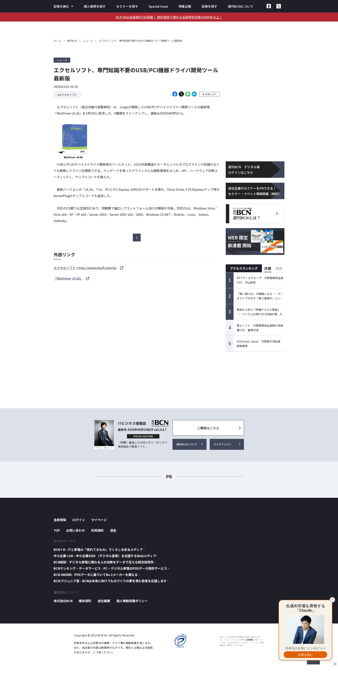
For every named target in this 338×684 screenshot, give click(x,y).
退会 (113, 530)
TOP (57, 530)
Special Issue (158, 6)
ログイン (78, 519)
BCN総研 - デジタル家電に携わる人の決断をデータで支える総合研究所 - (105, 562)
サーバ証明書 (247, 639)
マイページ (99, 519)
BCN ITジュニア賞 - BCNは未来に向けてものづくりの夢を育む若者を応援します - (111, 580)
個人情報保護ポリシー (132, 600)
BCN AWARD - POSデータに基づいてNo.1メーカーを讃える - (97, 574)
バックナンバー (222, 444)
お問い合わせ (75, 530)
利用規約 (97, 530)
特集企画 (185, 6)
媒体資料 (85, 600)
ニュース (88, 40)
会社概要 (104, 600)
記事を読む (61, 6)
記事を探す (209, 6)
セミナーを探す (127, 6)
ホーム (57, 40)
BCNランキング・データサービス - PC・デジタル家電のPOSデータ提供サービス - (111, 568)
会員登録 (60, 519)
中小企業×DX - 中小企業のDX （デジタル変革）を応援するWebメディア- (105, 555)
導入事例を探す (95, 6)
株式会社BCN (63, 600)
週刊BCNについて (240, 6)
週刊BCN (72, 40)
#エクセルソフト (67, 95)
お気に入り (211, 94)
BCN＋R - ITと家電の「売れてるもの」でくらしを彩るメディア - (99, 549)
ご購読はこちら (208, 428)
